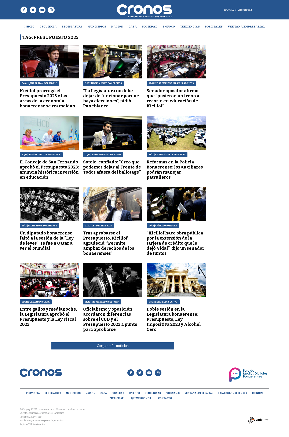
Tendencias (190, 26)
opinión (257, 393)
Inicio (29, 26)
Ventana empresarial (246, 26)
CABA (132, 26)
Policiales (214, 26)
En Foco (168, 26)
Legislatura (72, 26)
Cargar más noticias (113, 346)
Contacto (165, 398)
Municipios (97, 26)
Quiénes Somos (141, 398)
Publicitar (117, 398)
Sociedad (149, 26)
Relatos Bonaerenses (232, 393)
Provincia (48, 26)
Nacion (117, 26)
